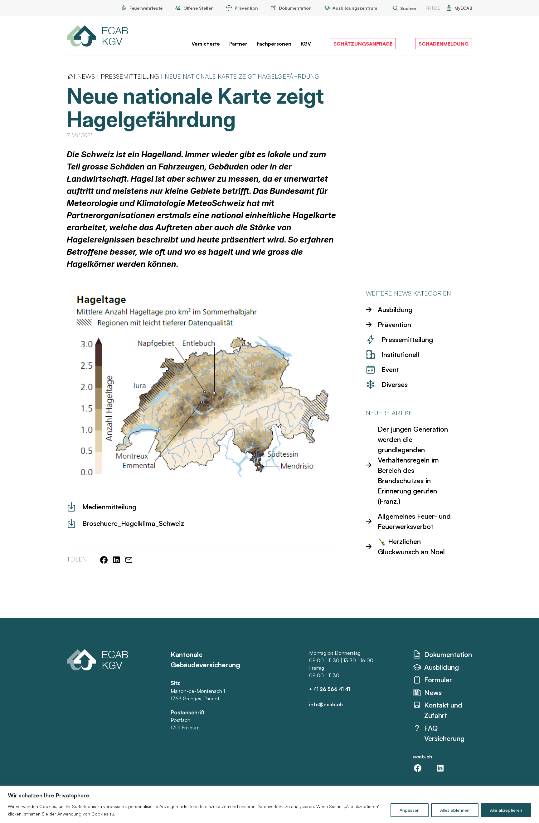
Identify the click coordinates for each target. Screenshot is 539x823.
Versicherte (206, 44)
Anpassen (410, 810)
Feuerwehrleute (146, 8)
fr (428, 8)
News (86, 76)
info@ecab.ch (326, 704)
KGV (306, 44)
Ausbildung (441, 667)
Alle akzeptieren (506, 810)
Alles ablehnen (454, 810)
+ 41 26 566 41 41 (329, 689)
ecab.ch (422, 756)
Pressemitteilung (130, 76)
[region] (269, 804)
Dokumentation (295, 8)
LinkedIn (440, 768)
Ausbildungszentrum (355, 8)
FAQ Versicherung (444, 733)
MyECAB (463, 8)
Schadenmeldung (444, 44)
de (437, 8)
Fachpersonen (274, 44)
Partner (238, 44)
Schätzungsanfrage (362, 44)
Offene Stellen (198, 8)
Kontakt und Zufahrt (443, 710)
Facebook (417, 768)
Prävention (246, 8)
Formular (438, 679)
